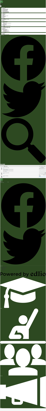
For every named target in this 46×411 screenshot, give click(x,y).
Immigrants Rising (4, 30)
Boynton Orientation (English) (4, 10)
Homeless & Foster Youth (4, 29)
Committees (3, 22)
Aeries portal (3, 13)
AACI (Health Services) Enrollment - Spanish (6, 27)
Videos (3, 20)
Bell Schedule (3, 8)
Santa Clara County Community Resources (6, 31)
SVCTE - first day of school (6, 167)
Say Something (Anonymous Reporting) (5, 34)
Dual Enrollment (3, 16)
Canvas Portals (3, 14)
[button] (3, 7)
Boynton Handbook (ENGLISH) (5, 9)
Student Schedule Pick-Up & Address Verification (8, 169)
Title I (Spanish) (3, 25)
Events (40, 176)
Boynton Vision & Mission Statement (5, 11)
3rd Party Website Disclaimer (4, 267)
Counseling (3, 15)
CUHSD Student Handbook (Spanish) (5, 12)
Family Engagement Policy (4, 24)
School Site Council (5, 23)
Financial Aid (3, 28)
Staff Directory (3, 268)
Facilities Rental (3, 33)
